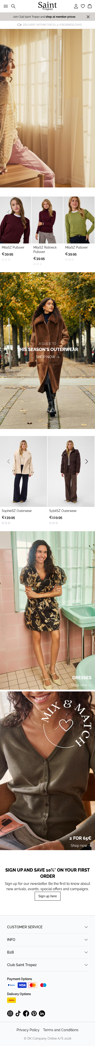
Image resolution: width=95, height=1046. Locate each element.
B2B (10, 952)
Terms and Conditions (60, 1030)
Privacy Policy (28, 1030)
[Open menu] (5, 6)
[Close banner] (88, 17)
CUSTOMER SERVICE (25, 927)
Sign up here (47, 896)
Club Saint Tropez (22, 965)
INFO (11, 940)
